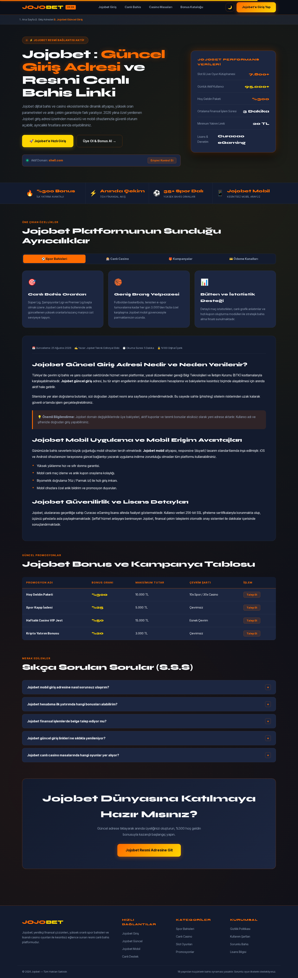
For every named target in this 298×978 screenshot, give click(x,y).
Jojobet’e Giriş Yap (256, 7)
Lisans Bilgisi (238, 952)
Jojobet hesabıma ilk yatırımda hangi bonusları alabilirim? (148, 704)
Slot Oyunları (184, 944)
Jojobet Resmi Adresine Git (149, 850)
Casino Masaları (160, 7)
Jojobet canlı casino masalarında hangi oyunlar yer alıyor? (148, 755)
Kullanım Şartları (240, 936)
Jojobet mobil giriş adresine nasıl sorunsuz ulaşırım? (148, 687)
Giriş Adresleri (45, 19)
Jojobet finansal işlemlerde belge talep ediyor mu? (148, 721)
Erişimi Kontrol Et (162, 160)
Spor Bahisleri (185, 928)
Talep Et (252, 594)
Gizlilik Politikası (240, 928)
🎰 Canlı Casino (117, 258)
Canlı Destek (130, 956)
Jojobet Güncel (132, 941)
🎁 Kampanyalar (181, 258)
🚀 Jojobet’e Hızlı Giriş (47, 141)
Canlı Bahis (133, 7)
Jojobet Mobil (131, 948)
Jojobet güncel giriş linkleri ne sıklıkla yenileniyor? (148, 738)
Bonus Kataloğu (191, 7)
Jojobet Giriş (107, 7)
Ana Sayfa (28, 19)
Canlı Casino (184, 936)
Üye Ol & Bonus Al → (99, 141)
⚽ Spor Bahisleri (54, 258)
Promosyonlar (185, 952)
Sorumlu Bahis (239, 944)
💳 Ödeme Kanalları (243, 258)
